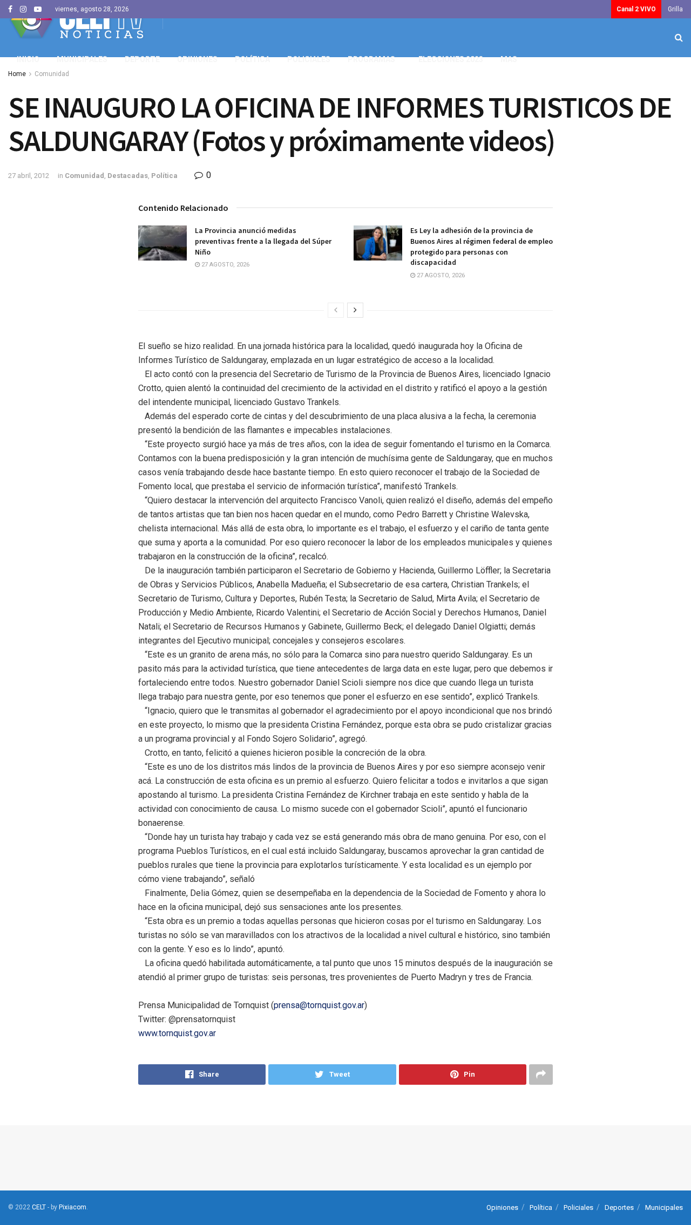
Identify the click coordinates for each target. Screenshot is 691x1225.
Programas (371, 59)
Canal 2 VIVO (636, 9)
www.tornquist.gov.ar (177, 1033)
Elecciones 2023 (450, 59)
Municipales (82, 59)
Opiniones (197, 59)
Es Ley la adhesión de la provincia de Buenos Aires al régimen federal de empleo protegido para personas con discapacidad (481, 246)
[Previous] (336, 310)
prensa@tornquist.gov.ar (319, 1005)
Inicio (28, 59)
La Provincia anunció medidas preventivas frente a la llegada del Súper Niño (263, 240)
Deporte (142, 59)
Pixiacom (72, 1207)
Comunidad (84, 176)
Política (252, 59)
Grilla (675, 9)
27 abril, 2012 (28, 176)
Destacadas (127, 176)
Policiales (308, 59)
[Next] (355, 310)
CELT (39, 1207)
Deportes (619, 1207)
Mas (508, 59)
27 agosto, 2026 (224, 264)
